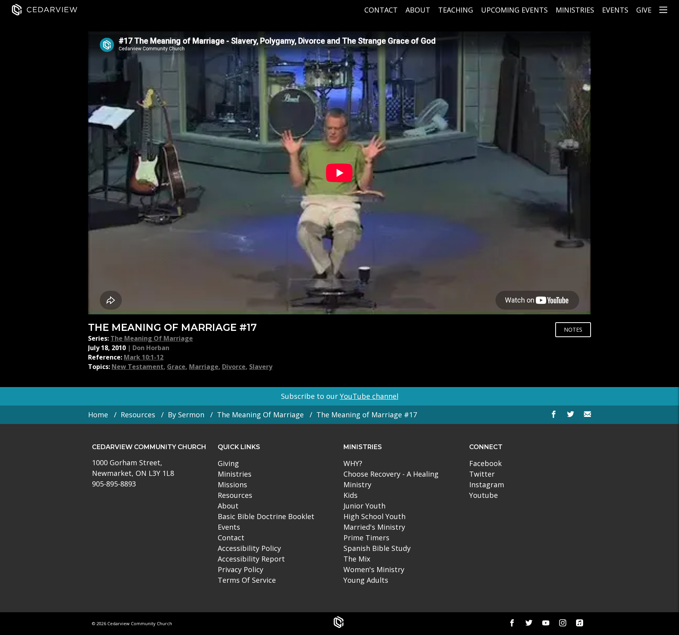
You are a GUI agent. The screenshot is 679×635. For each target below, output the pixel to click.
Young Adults (365, 580)
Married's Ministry (374, 527)
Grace (176, 366)
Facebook (485, 463)
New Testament (137, 366)
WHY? (352, 463)
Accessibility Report (251, 558)
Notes (573, 329)
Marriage (203, 366)
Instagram (486, 484)
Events (615, 10)
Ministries (575, 10)
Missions (232, 484)
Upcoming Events (514, 10)
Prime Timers (366, 537)
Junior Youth (364, 505)
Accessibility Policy (249, 548)
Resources (138, 414)
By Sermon (186, 414)
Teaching (455, 10)
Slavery (260, 366)
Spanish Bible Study (377, 548)
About (418, 10)
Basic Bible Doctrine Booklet (266, 516)
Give (643, 10)
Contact (381, 10)
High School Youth (374, 516)
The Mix (356, 558)
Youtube (483, 495)
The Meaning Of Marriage (151, 338)
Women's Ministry (373, 569)
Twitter (482, 474)
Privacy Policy (240, 569)
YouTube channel (369, 396)
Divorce (234, 366)
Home (98, 414)
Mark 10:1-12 (143, 357)
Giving (228, 463)
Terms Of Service (247, 580)
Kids (350, 495)
